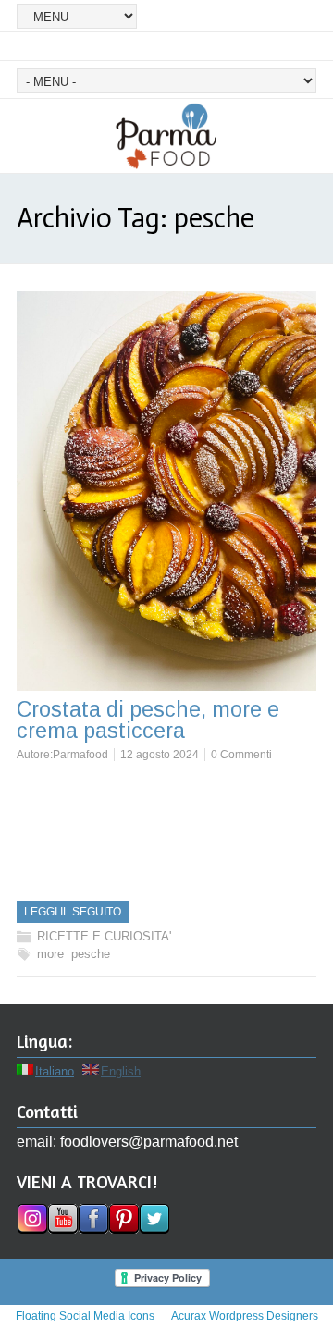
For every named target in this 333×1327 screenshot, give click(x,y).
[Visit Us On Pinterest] (123, 1228)
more (50, 954)
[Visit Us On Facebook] (93, 1228)
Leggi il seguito (72, 911)
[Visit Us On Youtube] (62, 1228)
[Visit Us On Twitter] (154, 1228)
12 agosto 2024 (159, 754)
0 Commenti (241, 754)
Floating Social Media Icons (85, 1315)
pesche (90, 954)
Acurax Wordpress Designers (244, 1315)
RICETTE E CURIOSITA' (104, 936)
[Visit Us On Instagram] (32, 1228)
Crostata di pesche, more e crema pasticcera (148, 720)
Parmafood (80, 754)
